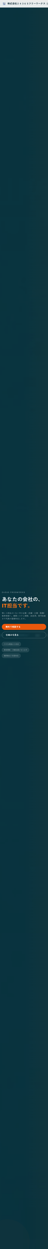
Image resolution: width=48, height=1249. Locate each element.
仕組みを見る (12, 635)
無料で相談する (13, 627)
